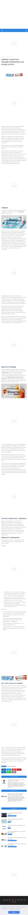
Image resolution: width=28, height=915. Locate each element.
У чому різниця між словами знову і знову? (16, 826)
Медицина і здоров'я (9, 56)
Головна (2, 56)
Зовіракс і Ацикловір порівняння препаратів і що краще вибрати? (15, 794)
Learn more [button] (17, 908)
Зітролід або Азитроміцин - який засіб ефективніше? (17, 844)
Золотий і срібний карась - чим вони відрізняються (16, 832)
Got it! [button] (14, 912)
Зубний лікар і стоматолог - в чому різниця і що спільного (16, 780)
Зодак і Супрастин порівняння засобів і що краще (17, 838)
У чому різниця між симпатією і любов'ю (15, 813)
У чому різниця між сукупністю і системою (15, 820)
